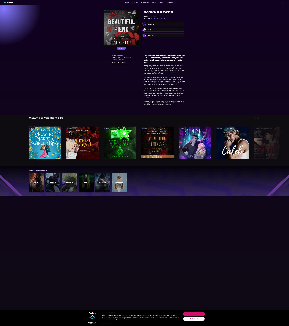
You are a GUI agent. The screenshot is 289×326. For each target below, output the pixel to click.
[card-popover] (45, 142)
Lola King (153, 16)
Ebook (149, 29)
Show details (105, 323)
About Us (169, 2)
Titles (127, 2)
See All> (257, 118)
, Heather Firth (164, 18)
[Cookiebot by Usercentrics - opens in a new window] (92, 323)
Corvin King (156, 18)
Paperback (150, 35)
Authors (135, 2)
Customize (193, 318)
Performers (145, 2)
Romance (120, 55)
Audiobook (150, 24)
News (154, 2)
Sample (122, 48)
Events (161, 2)
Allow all (194, 313)
